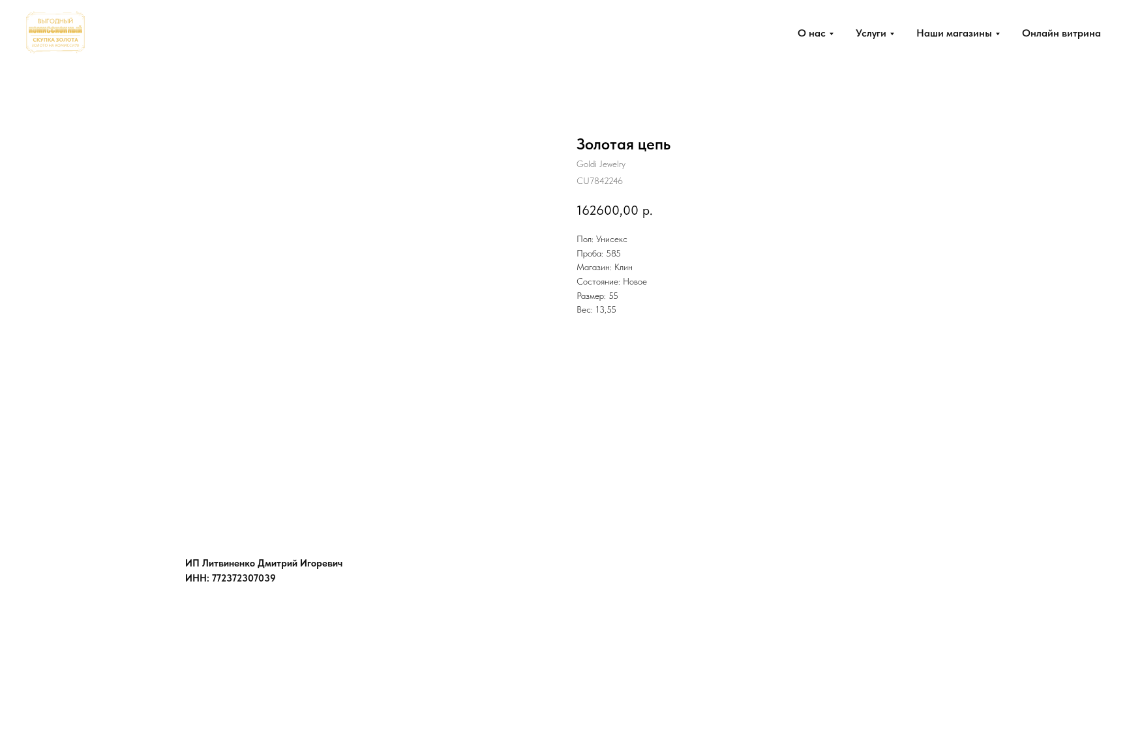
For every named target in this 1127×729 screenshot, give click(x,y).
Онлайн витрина (1061, 33)
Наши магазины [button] (954, 33)
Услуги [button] (871, 33)
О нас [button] (812, 33)
